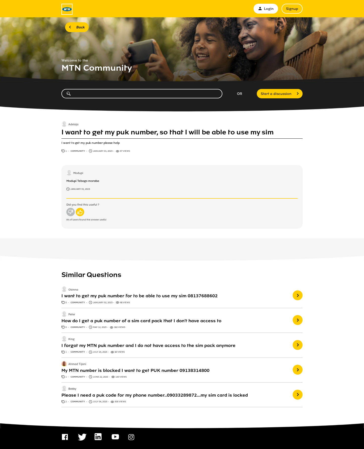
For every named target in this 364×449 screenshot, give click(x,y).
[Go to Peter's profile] (64, 314)
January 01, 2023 (80, 189)
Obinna (73, 290)
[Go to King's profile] (64, 339)
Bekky (72, 389)
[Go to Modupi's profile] (69, 173)
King (71, 339)
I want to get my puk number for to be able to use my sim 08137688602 (139, 296)
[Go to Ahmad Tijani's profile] (64, 364)
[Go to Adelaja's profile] (64, 124)
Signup (292, 8)
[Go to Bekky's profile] (64, 389)
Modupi (78, 173)
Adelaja (73, 124)
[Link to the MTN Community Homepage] (67, 9)
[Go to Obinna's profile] (64, 289)
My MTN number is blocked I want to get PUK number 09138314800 (135, 370)
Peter (71, 314)
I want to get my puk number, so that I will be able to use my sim (167, 132)
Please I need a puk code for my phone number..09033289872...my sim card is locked (154, 395)
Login (269, 8)
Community (78, 151)
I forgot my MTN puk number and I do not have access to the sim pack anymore (148, 345)
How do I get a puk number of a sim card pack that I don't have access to (141, 321)
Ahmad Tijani (77, 364)
